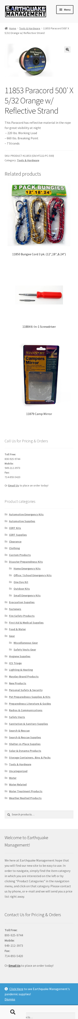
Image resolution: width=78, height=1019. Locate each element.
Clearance (15, 541)
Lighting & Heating (21, 669)
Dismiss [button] (10, 999)
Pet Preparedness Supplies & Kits (29, 697)
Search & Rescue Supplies (25, 737)
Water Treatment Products (25, 791)
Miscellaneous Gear (26, 643)
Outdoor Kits (22, 588)
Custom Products (20, 555)
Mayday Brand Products (24, 676)
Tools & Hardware (29, 28)
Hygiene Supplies (19, 656)
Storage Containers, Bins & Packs (30, 757)
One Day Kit (21, 582)
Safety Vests (17, 717)
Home (12, 28)
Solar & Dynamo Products (25, 751)
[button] (67, 49)
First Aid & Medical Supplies (26, 622)
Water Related (18, 784)
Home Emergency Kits (27, 568)
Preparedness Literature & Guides (30, 703)
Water (12, 778)
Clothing (14, 548)
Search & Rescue (19, 730)
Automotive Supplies (22, 521)
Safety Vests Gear (25, 649)
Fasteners (15, 609)
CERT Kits (15, 528)
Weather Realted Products (25, 798)
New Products (17, 683)
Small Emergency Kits (27, 595)
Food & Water (17, 629)
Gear (12, 636)
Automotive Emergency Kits (26, 514)
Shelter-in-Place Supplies (25, 744)
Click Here (16, 989)
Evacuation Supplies (22, 602)
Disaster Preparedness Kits (26, 561)
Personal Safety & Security (26, 690)
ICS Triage (15, 663)
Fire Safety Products (22, 616)
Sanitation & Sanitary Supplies (28, 724)
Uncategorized (18, 771)
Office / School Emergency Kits (33, 575)
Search (13, 1012)
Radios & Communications (25, 710)
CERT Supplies (18, 535)
